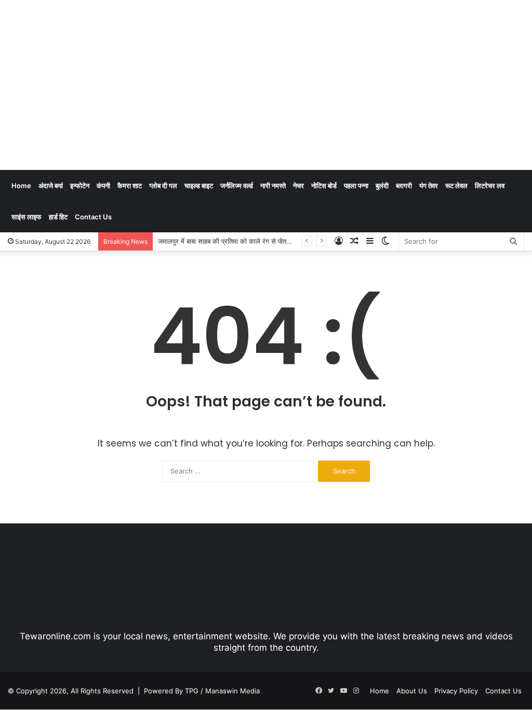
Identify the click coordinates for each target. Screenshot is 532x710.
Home (21, 185)
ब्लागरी (404, 185)
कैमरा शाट (129, 185)
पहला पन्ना (356, 185)
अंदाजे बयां (50, 185)
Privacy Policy (456, 691)
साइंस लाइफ (26, 217)
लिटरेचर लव (489, 185)
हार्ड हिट (58, 217)
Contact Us (93, 217)
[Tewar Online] (86, 44)
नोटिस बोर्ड (324, 185)
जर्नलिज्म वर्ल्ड (236, 185)
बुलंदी (382, 185)
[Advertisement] (358, 83)
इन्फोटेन (79, 185)
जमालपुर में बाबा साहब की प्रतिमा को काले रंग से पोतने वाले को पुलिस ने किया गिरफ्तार (263, 241)
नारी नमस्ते (273, 185)
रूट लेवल (456, 185)
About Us (411, 691)
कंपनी (103, 185)
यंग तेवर (428, 185)
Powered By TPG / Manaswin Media (202, 691)
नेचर (298, 185)
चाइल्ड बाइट (198, 185)
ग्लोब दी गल (163, 185)
